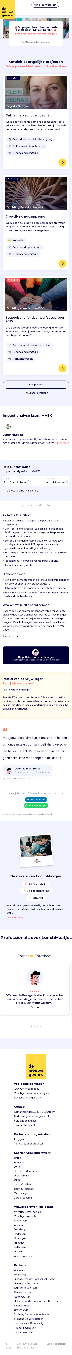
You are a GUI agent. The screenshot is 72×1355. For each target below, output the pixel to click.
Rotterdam (20, 1247)
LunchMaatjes (22, 814)
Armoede (19, 1162)
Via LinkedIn (38, 799)
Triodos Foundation (25, 1328)
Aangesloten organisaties (28, 1098)
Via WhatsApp (38, 805)
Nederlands (59, 1344)
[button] (67, 989)
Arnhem (18, 1225)
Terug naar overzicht (36, 393)
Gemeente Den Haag (26, 1288)
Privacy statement (24, 1125)
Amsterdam (20, 1221)
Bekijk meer (36, 384)
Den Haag (19, 1229)
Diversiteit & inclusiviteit (28, 1171)
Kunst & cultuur (23, 1184)
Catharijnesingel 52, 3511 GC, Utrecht (34, 1112)
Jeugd (17, 1180)
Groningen (20, 1238)
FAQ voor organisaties (26, 1089)
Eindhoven (20, 1234)
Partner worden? (23, 1332)
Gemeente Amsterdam (27, 1284)
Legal (49, 1344)
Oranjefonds (21, 1310)
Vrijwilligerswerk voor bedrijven (31, 1093)
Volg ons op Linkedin (25, 1121)
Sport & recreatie (24, 1189)
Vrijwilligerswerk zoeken (27, 1212)
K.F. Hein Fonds (22, 1306)
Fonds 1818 (20, 1275)
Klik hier (47, 506)
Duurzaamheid (22, 1176)
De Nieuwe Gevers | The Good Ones (28, 1346)
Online (17, 1158)
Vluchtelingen (21, 1193)
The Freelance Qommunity (29, 1323)
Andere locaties (23, 1256)
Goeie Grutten (22, 1297)
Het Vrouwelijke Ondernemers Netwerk (36, 1301)
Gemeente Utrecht (24, 1292)
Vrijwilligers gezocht (25, 1216)
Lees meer (13, 917)
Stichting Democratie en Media (31, 1314)
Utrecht (18, 1252)
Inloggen (19, 1139)
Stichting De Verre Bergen (28, 1319)
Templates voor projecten (29, 1144)
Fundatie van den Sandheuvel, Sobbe (34, 1279)
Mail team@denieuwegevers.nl (31, 1116)
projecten (12, 814)
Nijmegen (19, 1243)
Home (5, 814)
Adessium (19, 1270)
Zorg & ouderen (23, 1198)
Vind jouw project (45, 4)
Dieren (17, 1167)
